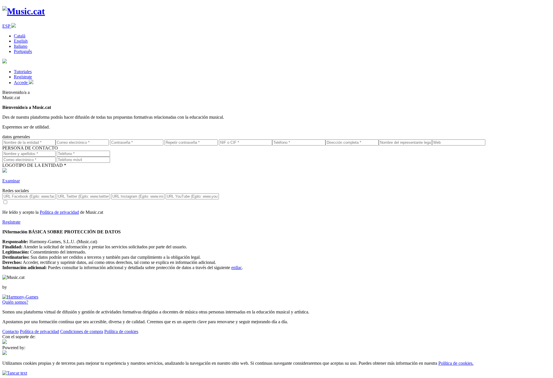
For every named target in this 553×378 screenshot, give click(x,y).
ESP (6, 26)
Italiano (20, 46)
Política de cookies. (456, 363)
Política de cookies (121, 331)
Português (23, 51)
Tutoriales (23, 71)
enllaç (236, 267)
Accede (21, 82)
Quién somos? (15, 302)
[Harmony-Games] (20, 296)
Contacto (10, 331)
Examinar (11, 180)
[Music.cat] (23, 11)
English (21, 41)
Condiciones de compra (81, 331)
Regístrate (23, 76)
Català (19, 35)
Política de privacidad (59, 212)
